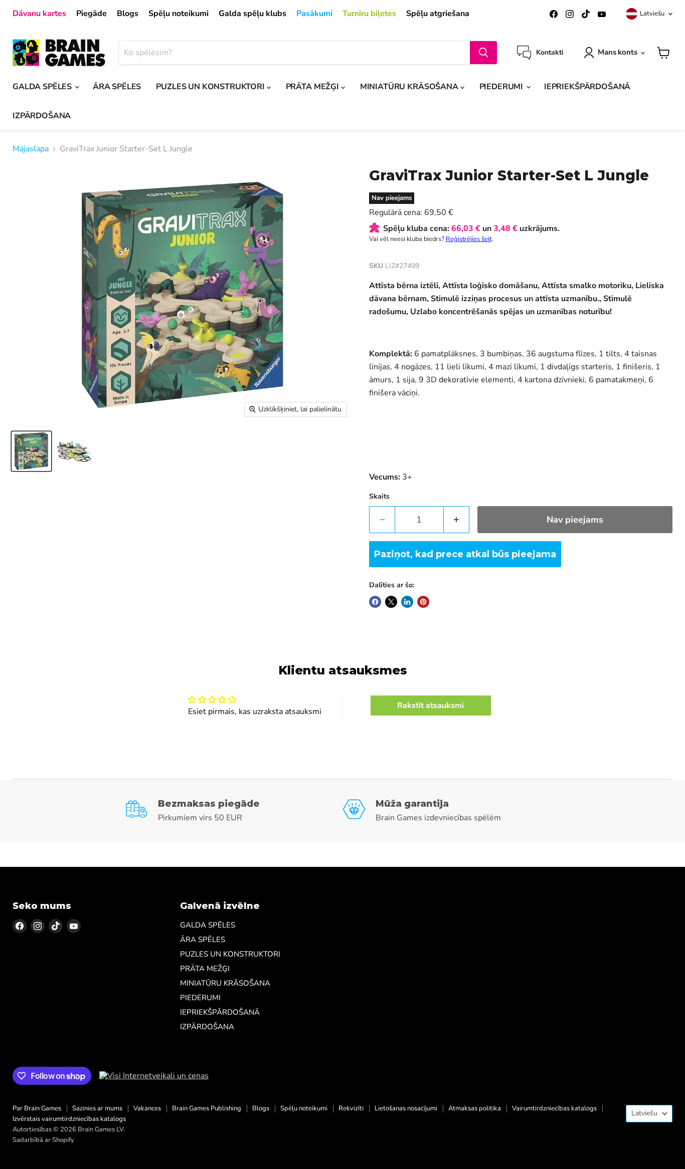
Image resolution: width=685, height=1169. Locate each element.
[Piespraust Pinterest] (423, 602)
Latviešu (652, 13)
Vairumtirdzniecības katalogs (554, 1108)
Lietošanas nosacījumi (406, 1108)
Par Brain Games (37, 1108)
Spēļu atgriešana (437, 13)
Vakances (147, 1108)
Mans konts (617, 52)
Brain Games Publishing (206, 1108)
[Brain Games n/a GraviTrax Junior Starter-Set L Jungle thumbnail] (31, 451)
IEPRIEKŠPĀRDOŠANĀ (587, 86)
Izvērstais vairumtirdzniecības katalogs (69, 1118)
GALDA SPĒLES (43, 86)
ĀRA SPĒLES (117, 86)
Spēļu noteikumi (178, 13)
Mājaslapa (31, 148)
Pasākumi (314, 13)
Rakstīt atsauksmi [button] (430, 705)
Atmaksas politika (474, 1108)
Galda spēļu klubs (252, 13)
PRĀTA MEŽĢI (313, 86)
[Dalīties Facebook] (375, 602)
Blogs (127, 13)
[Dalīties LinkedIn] (407, 602)
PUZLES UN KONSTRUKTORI (211, 86)
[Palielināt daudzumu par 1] (456, 520)
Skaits (379, 497)
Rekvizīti (351, 1108)
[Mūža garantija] (451, 811)
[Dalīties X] (391, 602)
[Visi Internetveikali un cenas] (154, 1075)
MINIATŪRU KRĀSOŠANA (410, 86)
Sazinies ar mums (97, 1108)
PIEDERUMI (502, 86)
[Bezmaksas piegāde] (233, 811)
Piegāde (91, 13)
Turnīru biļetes (369, 13)
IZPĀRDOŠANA (42, 115)
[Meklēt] (483, 52)
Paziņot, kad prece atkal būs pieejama (465, 554)
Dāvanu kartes (39, 13)
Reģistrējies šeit (468, 239)
